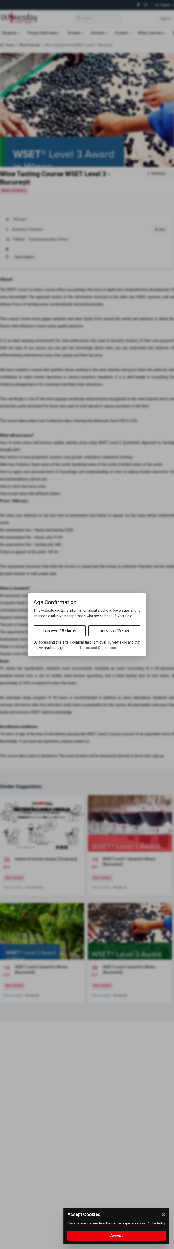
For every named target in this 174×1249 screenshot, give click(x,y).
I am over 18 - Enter (59, 630)
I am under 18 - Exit (114, 630)
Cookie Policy (156, 1223)
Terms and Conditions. (98, 648)
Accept (116, 1235)
